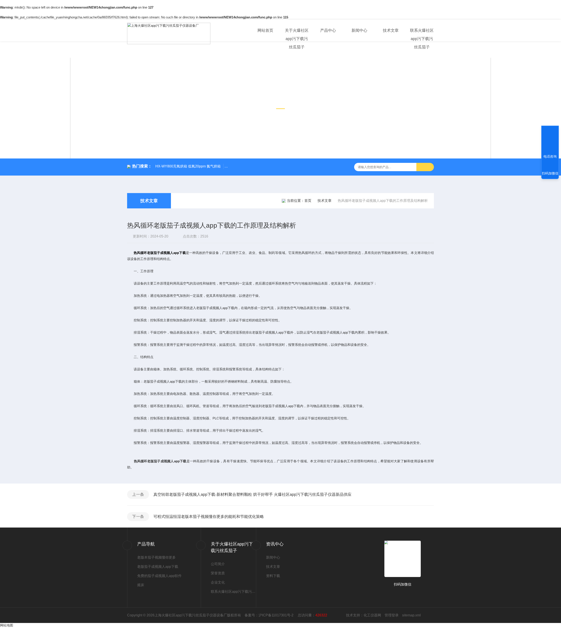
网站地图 (6, 625)
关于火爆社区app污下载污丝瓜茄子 (297, 38)
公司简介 (218, 564)
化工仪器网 (372, 615)
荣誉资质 (218, 573)
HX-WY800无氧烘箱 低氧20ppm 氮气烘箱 (188, 166)
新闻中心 (359, 30)
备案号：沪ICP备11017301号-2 (269, 615)
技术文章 (391, 30)
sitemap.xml (411, 615)
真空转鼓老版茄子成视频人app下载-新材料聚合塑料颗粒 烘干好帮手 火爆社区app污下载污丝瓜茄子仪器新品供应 (252, 494)
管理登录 (392, 615)
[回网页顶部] (550, 140)
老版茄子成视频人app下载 (157, 566)
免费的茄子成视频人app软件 (159, 576)
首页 (307, 200)
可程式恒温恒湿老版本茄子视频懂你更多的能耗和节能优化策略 (208, 516)
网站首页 (265, 30)
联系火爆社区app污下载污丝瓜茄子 (422, 38)
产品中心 (328, 30)
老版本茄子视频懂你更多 (156, 557)
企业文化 (218, 582)
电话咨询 (550, 156)
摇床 (140, 585)
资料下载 (273, 576)
